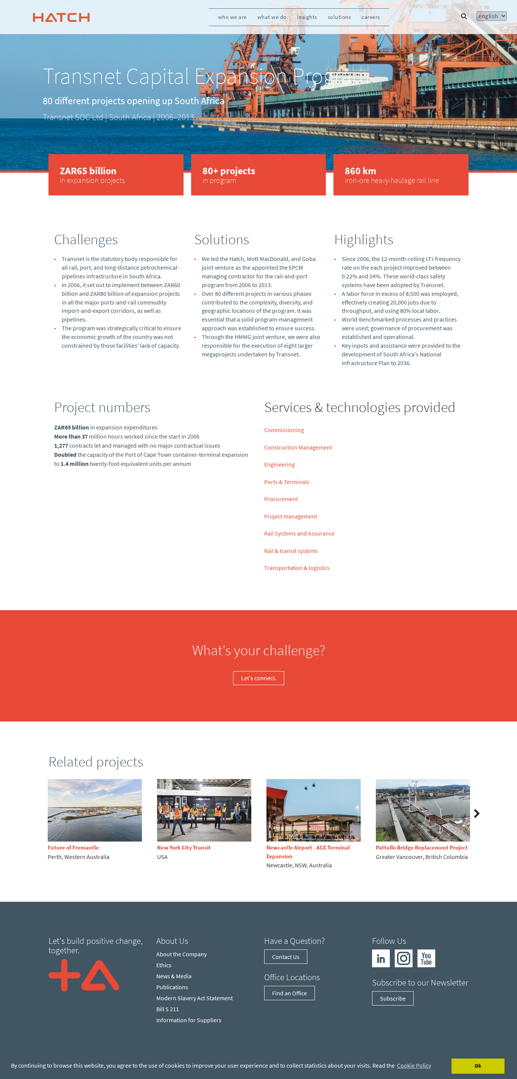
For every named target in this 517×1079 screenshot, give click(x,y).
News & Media (174, 976)
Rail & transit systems (291, 550)
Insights (307, 16)
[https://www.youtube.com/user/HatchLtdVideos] (426, 957)
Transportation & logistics (297, 568)
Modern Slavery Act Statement (194, 998)
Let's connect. (258, 678)
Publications (172, 987)
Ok (478, 1065)
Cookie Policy (414, 1065)
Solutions (339, 16)
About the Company (181, 954)
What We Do (272, 16)
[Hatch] (61, 17)
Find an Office (289, 993)
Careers (370, 16)
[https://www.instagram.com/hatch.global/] (404, 957)
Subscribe (393, 998)
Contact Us (285, 956)
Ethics (163, 965)
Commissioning (284, 430)
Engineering (279, 464)
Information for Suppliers (188, 1020)
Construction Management (298, 447)
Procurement (281, 499)
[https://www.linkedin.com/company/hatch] (381, 957)
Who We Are (232, 16)
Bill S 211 (167, 1009)
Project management (290, 516)
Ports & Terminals (286, 482)
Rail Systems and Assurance (299, 533)
